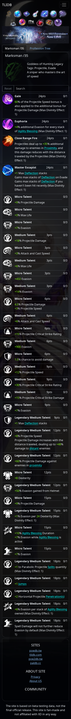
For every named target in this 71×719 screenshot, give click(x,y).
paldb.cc (35, 663)
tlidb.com (35, 655)
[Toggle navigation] (64, 4)
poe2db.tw (36, 659)
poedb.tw (35, 651)
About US (35, 681)
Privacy (35, 677)
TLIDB (7, 4)
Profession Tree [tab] (40, 48)
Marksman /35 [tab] (14, 48)
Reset (8, 88)
